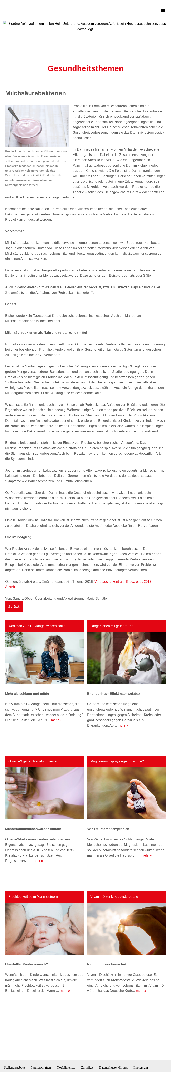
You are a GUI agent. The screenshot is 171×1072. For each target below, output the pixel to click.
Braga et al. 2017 (138, 609)
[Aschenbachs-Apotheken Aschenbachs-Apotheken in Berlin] (15, 24)
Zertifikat (87, 1068)
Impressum (140, 1068)
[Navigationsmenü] (163, 24)
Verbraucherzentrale (109, 609)
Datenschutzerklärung (113, 1068)
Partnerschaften (41, 1068)
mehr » (56, 747)
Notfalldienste (66, 1068)
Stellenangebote (14, 1068)
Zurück (14, 634)
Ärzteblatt (12, 614)
